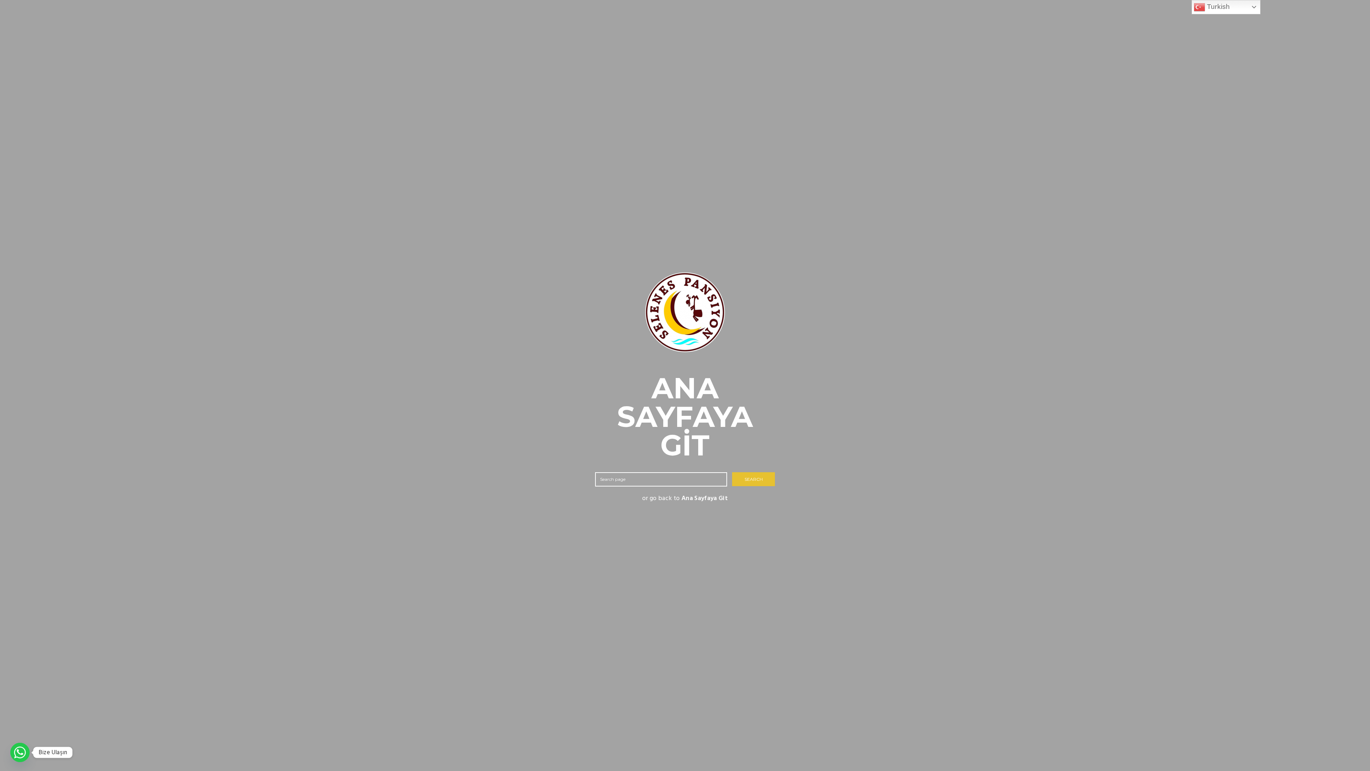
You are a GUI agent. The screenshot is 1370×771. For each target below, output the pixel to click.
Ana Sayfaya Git (704, 498)
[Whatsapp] (20, 752)
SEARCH (754, 479)
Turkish (1217, 6)
